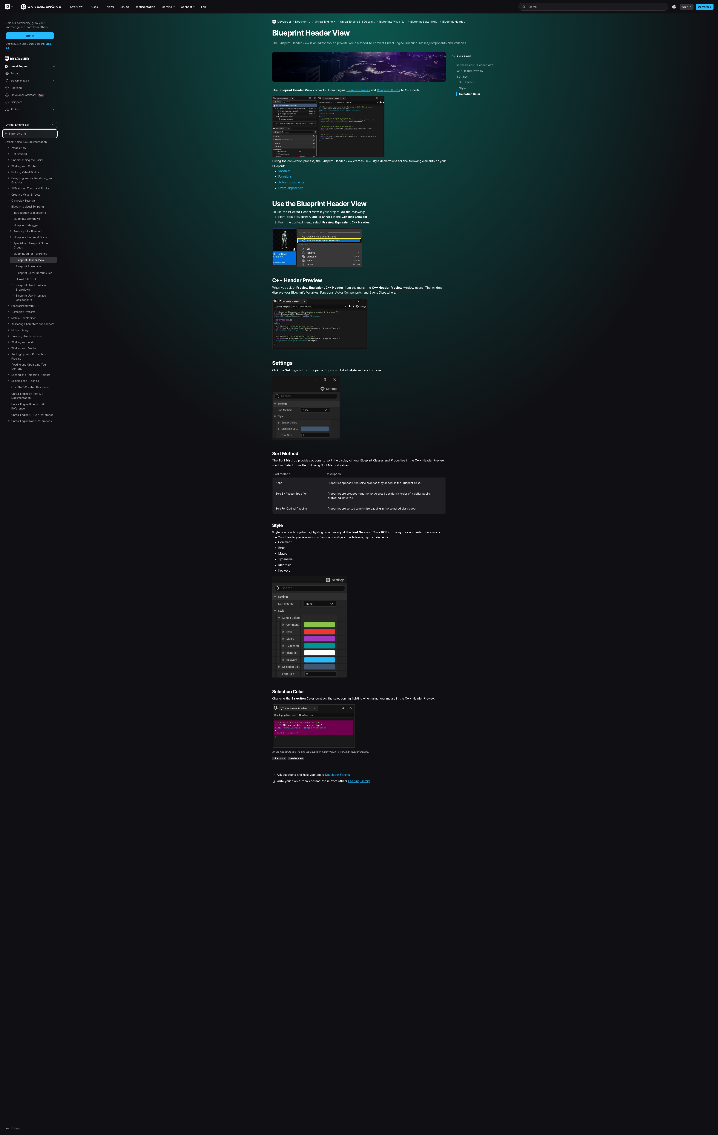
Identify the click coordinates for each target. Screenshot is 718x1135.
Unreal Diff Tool (26, 279)
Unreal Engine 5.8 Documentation (26, 141)
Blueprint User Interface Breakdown (31, 287)
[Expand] (8, 147)
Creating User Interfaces (26, 336)
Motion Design (20, 330)
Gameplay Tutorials (23, 200)
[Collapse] (8, 206)
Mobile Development (24, 318)
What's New (18, 147)
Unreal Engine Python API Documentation (27, 395)
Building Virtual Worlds (25, 172)
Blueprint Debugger (26, 225)
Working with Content (25, 166)
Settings (462, 76)
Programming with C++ (25, 305)
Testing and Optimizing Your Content (29, 366)
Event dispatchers (290, 188)
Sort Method (467, 82)
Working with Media (23, 348)
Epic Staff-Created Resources (30, 387)
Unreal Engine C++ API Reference (32, 414)
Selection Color (469, 94)
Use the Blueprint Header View (474, 64)
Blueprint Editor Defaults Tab (34, 272)
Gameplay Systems (23, 311)
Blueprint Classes (358, 90)
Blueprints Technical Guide (30, 237)
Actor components (291, 182)
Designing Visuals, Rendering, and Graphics (32, 180)
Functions (285, 176)
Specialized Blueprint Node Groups (31, 245)
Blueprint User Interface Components (31, 297)
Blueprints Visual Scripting (27, 206)
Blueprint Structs (388, 90)
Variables (284, 171)
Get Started (19, 154)
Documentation (303, 21)
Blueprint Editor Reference (30, 253)
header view (296, 758)
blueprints (279, 758)
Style (462, 88)
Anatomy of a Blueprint (28, 231)
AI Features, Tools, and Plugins (30, 188)
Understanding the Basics (27, 160)
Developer (284, 21)
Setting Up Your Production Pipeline (28, 356)
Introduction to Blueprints (30, 212)
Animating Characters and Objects (32, 324)
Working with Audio (23, 342)
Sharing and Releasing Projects (30, 374)
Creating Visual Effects (25, 194)
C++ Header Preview (470, 70)
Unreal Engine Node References (31, 421)
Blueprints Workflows (27, 218)
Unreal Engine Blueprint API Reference (28, 406)
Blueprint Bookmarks (28, 266)
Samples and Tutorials (25, 380)
